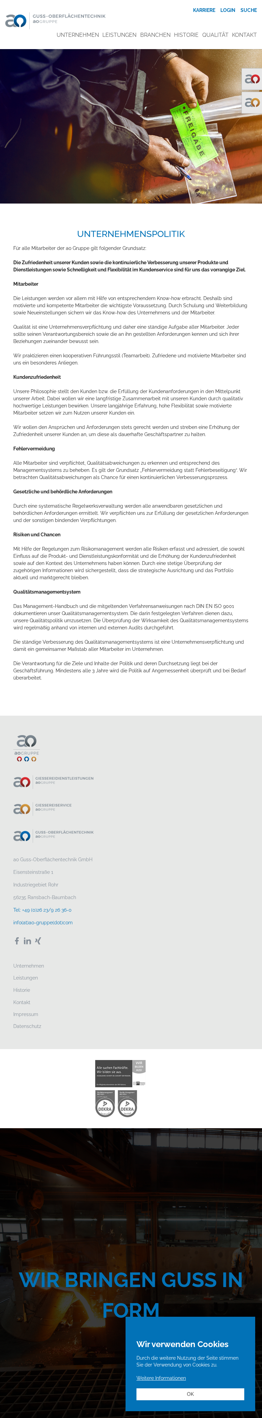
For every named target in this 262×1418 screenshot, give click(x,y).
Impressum (25, 1014)
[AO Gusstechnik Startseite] (55, 20)
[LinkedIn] (27, 940)
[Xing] (38, 940)
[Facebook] (16, 940)
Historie (21, 990)
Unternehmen (28, 966)
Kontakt (21, 1002)
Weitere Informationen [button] (161, 1378)
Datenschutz (27, 1026)
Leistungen (25, 978)
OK (190, 1394)
